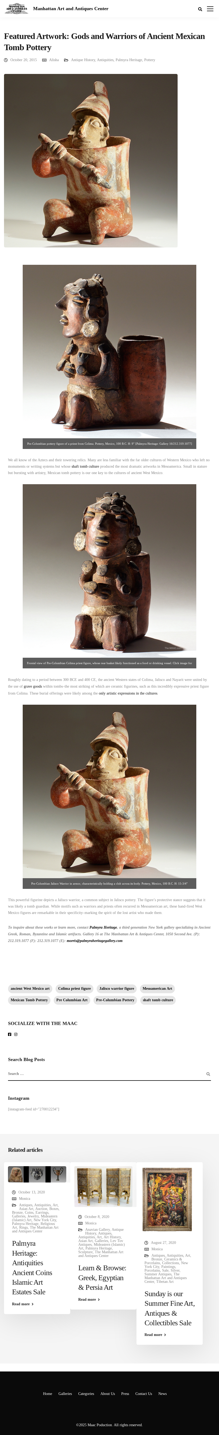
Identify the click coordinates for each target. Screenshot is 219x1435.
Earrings (42, 1213)
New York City (45, 1220)
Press (125, 1394)
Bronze (17, 1213)
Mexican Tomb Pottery (29, 1000)
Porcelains (152, 1270)
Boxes (53, 1209)
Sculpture (85, 1252)
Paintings (168, 1267)
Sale (165, 1270)
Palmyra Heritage (129, 60)
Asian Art (26, 1209)
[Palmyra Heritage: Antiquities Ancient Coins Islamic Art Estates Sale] (37, 1174)
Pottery (149, 60)
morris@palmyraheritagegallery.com (95, 941)
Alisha (54, 60)
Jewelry (33, 1216)
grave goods (33, 686)
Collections (170, 1263)
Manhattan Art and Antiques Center (70, 8)
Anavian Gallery (97, 1230)
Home (47, 1394)
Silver (175, 1270)
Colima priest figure (74, 989)
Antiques (25, 1205)
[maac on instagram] (16, 1035)
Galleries (18, 1216)
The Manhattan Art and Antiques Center (35, 1229)
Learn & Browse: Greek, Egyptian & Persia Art (102, 1277)
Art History (112, 1237)
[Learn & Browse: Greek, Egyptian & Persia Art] (103, 1186)
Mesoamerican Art (157, 989)
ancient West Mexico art (30, 989)
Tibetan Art (165, 1282)
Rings (23, 1227)
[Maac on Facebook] (10, 1035)
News (162, 1394)
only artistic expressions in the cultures (128, 693)
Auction (41, 1209)
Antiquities (105, 60)
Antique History (83, 60)
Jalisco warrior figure (116, 989)
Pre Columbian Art (72, 1000)
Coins (29, 1213)
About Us (107, 1394)
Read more (21, 1304)
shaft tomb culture (85, 466)
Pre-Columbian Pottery (115, 1000)
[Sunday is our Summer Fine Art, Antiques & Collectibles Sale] (167, 1199)
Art (55, 1205)
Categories (86, 1394)
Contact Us (143, 1394)
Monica (24, 1199)
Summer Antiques (157, 1274)
